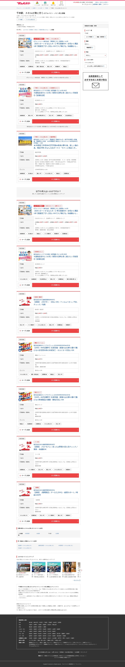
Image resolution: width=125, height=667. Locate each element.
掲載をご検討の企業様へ (101, 2)
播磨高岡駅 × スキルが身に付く (46, 545)
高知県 (67, 633)
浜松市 (49, 638)
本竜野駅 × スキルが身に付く (66, 545)
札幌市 (72, 638)
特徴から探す (58, 640)
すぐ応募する (55, 72)
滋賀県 (44, 624)
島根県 (35, 633)
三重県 (44, 627)
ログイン (106, 4)
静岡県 (39, 627)
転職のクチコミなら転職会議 (51, 655)
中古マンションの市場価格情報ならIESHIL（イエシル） (72, 655)
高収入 (36, 29)
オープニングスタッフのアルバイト (87, 644)
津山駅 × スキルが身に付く (25, 548)
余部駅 (38, 533)
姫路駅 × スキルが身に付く (25, 545)
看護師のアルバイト (48, 644)
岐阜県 (35, 627)
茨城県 (50, 622)
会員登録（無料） (97, 4)
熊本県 (44, 635)
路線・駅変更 (100, 37)
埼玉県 (40, 622)
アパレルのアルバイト (34, 646)
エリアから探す (32, 640)
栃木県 (54, 622)
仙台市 (67, 638)
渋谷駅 (30, 638)
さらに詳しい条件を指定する (95, 66)
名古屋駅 (54, 638)
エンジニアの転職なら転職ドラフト (62, 657)
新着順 (31, 29)
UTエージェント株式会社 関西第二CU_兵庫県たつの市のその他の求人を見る (48, 77)
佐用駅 (57, 533)
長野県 (39, 631)
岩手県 (39, 629)
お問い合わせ (55, 652)
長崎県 (39, 635)
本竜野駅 (27, 533)
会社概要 (77, 652)
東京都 (30, 622)
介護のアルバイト (59, 644)
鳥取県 (30, 633)
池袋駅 (39, 638)
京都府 (39, 624)
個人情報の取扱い (69, 652)
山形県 (53, 629)
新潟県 (35, 631)
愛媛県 (63, 633)
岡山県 (39, 633)
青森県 (35, 629)
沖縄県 (64, 635)
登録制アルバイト (67, 642)
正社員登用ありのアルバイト (35, 644)
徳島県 (53, 633)
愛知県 (30, 627)
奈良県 (49, 624)
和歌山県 (54, 624)
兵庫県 (35, 624)
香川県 (58, 633)
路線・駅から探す (42, 640)
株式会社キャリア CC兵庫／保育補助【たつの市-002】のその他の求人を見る (47, 126)
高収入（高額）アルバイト (46, 642)
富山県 (44, 631)
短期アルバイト (86, 642)
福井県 (53, 631)
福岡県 (30, 635)
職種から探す (51, 640)
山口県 (49, 633)
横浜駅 (44, 638)
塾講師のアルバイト (33, 642)
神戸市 (59, 638)
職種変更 (89, 47)
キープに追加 (25, 72)
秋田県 (49, 629)
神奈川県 (36, 622)
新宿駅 (35, 638)
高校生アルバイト (58, 642)
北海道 (30, 629)
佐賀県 (35, 635)
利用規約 (62, 652)
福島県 (58, 629)
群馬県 (59, 622)
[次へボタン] (81, 570)
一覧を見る (76, 580)
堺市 (64, 638)
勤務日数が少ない (44, 29)
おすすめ (25, 29)
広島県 (44, 633)
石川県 (49, 631)
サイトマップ (84, 652)
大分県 (49, 635)
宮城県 (44, 629)
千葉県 (45, 622)
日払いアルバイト (77, 642)
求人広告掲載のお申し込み (44, 652)
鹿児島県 (59, 635)
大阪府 (30, 624)
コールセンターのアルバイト (71, 644)
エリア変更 (89, 37)
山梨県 (30, 631)
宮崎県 (53, 635)
